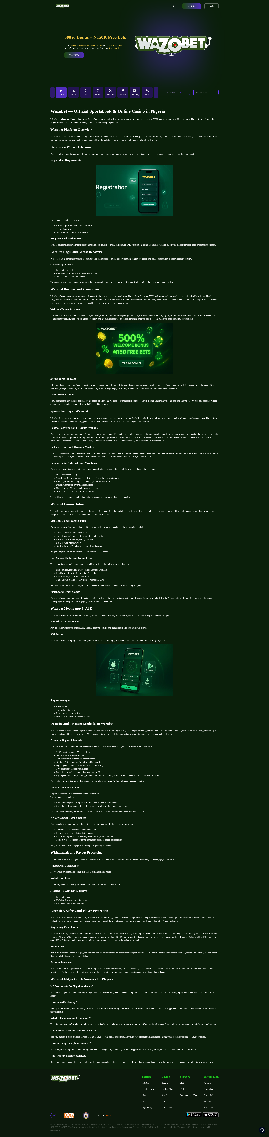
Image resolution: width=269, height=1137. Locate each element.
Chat (182, 1083)
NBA (144, 1095)
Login (211, 6)
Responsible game (211, 1089)
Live (163, 1101)
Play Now (74, 55)
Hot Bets (145, 1083)
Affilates (207, 1101)
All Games (171, 92)
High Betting (147, 1107)
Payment (207, 1083)
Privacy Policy (209, 1095)
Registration (191, 6)
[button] (52, 92)
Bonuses (165, 1083)
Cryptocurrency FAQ (188, 1095)
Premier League (148, 1089)
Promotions (208, 1107)
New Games (166, 1095)
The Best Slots (167, 1089)
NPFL (144, 1101)
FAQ (182, 1089)
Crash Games (167, 1107)
